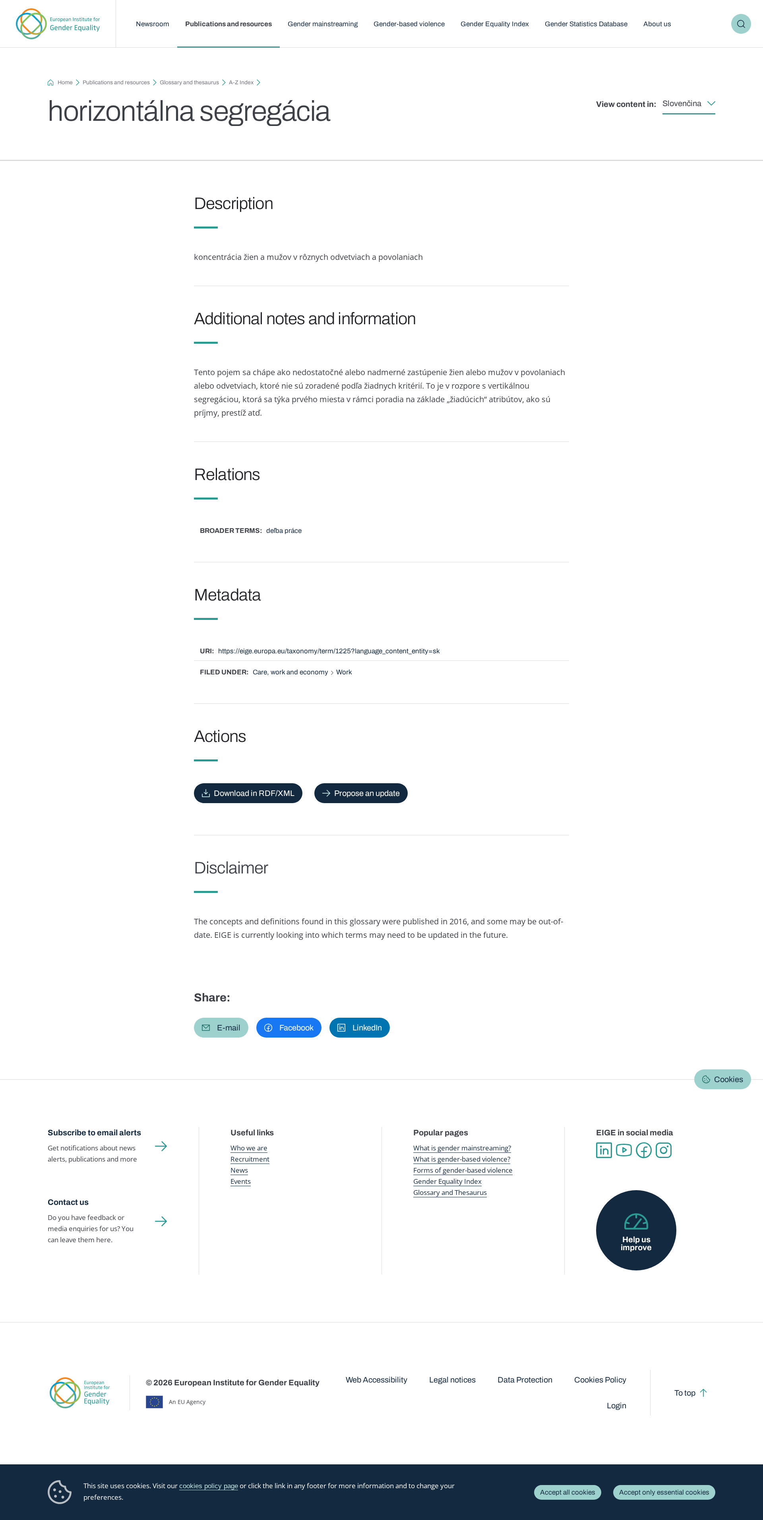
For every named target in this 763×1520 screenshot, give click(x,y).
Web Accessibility (376, 1379)
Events (240, 1181)
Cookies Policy (600, 1379)
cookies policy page (208, 1486)
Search (741, 24)
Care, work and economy (290, 672)
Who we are (248, 1147)
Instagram (664, 1150)
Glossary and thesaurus (189, 82)
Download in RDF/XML (254, 793)
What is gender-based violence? (461, 1159)
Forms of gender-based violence (463, 1170)
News (239, 1170)
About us (657, 24)
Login (616, 1405)
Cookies (728, 1079)
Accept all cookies (567, 1492)
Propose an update (367, 793)
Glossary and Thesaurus (450, 1192)
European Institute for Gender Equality (58, 24)
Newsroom (152, 24)
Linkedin (604, 1150)
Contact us (68, 1202)
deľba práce (284, 530)
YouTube (624, 1150)
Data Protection (525, 1379)
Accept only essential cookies (664, 1492)
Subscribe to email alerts (94, 1132)
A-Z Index (241, 82)
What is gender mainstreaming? (462, 1147)
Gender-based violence (409, 24)
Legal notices (452, 1379)
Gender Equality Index (495, 24)
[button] (221, 1028)
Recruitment (249, 1159)
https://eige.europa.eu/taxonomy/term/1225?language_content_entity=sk (329, 651)
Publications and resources (228, 24)
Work (344, 672)
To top (684, 1392)
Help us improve (636, 1243)
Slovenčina (681, 103)
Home (65, 82)
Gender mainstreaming (323, 24)
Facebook (644, 1150)
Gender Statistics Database (586, 24)
